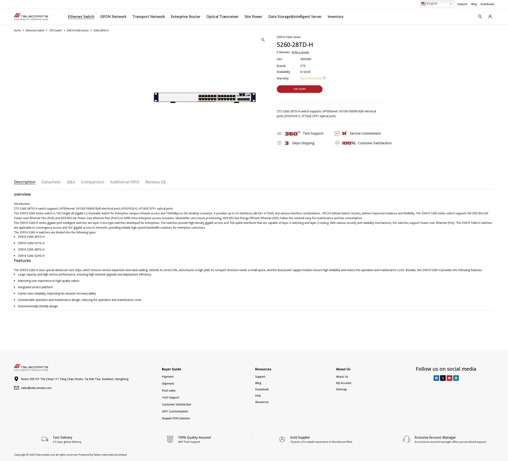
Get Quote (300, 88)
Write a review (300, 52)
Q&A (71, 182)
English (432, 3)
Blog (474, 4)
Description (25, 182)
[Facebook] (436, 378)
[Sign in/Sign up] (490, 16)
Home (17, 30)
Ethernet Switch (35, 30)
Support (462, 4)
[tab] (25, 182)
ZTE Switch (55, 30)
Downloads (487, 4)
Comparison (92, 182)
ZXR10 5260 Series (78, 30)
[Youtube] (449, 378)
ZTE (302, 66)
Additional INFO (124, 182)
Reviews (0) (155, 182)
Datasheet (51, 182)
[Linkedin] (456, 378)
